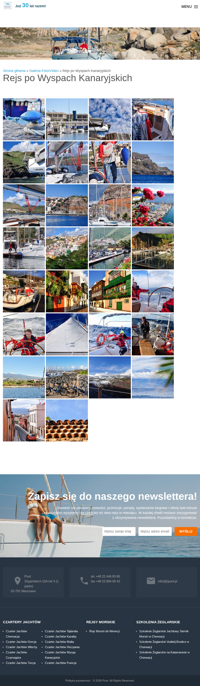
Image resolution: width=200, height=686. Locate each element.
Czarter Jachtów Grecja (21, 641)
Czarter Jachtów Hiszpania (62, 647)
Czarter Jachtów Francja (60, 662)
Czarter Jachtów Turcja (21, 662)
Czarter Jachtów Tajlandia (61, 631)
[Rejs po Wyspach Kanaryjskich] (24, 120)
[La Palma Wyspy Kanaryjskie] (153, 249)
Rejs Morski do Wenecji (104, 631)
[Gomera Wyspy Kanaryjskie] (110, 206)
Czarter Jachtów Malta (59, 641)
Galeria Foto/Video (44, 71)
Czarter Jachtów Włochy (21, 647)
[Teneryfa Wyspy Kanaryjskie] (110, 378)
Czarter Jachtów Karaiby (61, 636)
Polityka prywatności (77, 680)
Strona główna (14, 71)
